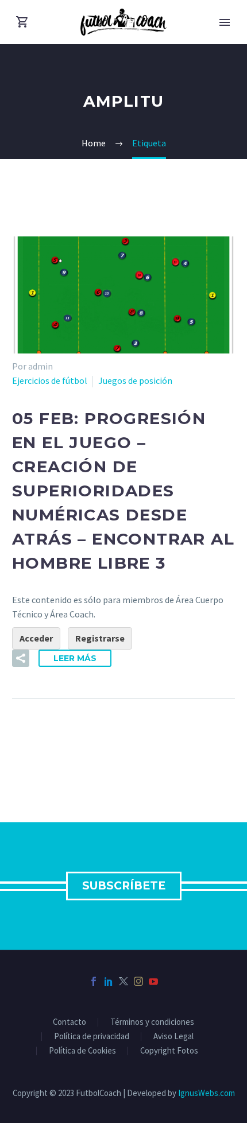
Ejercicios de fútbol (49, 380)
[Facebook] (93, 981)
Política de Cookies (82, 1051)
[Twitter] (123, 981)
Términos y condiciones (152, 1022)
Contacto (69, 1022)
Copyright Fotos (169, 1051)
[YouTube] (153, 981)
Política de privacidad (91, 1036)
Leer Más (75, 658)
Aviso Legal (173, 1036)
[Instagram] (138, 981)
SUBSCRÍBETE (123, 885)
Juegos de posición (135, 380)
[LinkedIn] (108, 981)
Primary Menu (224, 22)
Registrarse (100, 638)
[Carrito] (22, 22)
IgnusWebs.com (206, 1092)
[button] (20, 658)
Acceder (36, 638)
